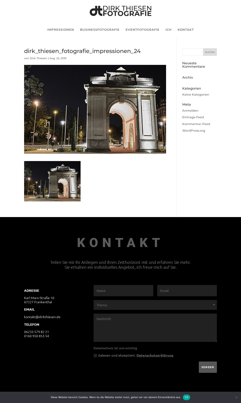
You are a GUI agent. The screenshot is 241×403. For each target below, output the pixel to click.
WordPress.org (193, 130)
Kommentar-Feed (196, 124)
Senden (207, 367)
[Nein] (236, 397)
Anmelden (190, 110)
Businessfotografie (100, 29)
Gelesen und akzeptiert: (135, 355)
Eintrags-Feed (193, 117)
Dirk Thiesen (38, 58)
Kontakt (186, 29)
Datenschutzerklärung (155, 355)
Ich (168, 29)
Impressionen (60, 29)
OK (186, 397)
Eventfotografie (142, 29)
